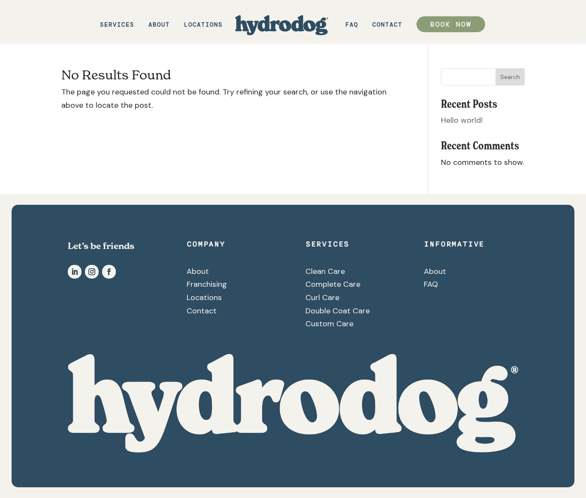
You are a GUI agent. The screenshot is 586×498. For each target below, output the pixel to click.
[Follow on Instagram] (92, 272)
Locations (203, 24)
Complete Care (332, 284)
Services (117, 24)
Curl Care (322, 297)
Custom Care (329, 324)
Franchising (207, 284)
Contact (387, 24)
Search (510, 77)
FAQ (351, 24)
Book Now (450, 24)
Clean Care (325, 271)
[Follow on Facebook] (109, 272)
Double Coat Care (337, 311)
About (159, 24)
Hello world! (462, 120)
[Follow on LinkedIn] (75, 272)
